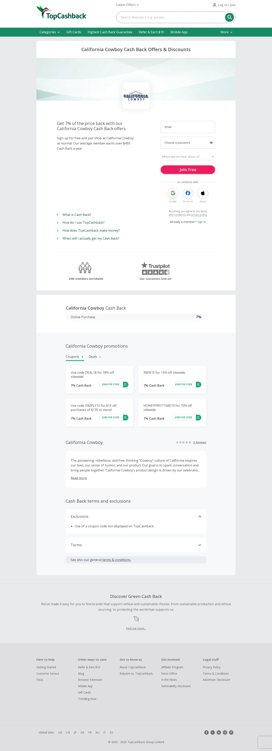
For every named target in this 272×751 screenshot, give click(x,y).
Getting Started (46, 667)
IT (104, 732)
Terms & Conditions (216, 673)
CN (68, 732)
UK (60, 732)
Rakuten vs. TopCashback (136, 673)
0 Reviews (199, 442)
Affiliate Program (172, 667)
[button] (127, 4)
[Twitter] (212, 732)
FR (90, 732)
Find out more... (136, 628)
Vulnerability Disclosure (176, 686)
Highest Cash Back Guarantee (110, 32)
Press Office (169, 673)
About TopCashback (133, 667)
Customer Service (47, 673)
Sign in (201, 222)
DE (82, 732)
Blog (81, 673)
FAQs (39, 680)
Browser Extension (90, 680)
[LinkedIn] (219, 732)
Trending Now (87, 699)
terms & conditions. (116, 560)
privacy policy (199, 215)
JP (75, 732)
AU (97, 732)
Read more (79, 478)
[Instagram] (225, 732)
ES (111, 732)
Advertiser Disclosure (216, 680)
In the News (169, 680)
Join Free (188, 169)
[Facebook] (206, 732)
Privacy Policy (211, 667)
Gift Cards (73, 32)
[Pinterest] (231, 732)
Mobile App (179, 32)
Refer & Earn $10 (151, 32)
